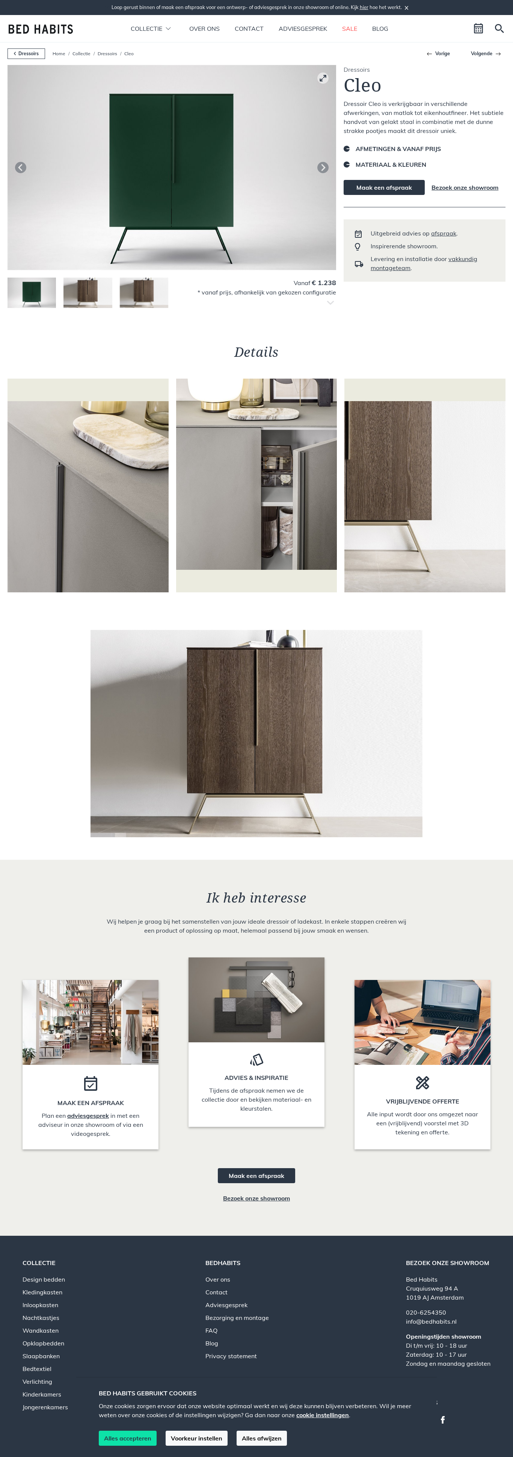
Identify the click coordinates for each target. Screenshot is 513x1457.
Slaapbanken (41, 1356)
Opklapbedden (43, 1343)
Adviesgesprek (303, 28)
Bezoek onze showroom (465, 187)
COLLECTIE (39, 1263)
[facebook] (446, 1419)
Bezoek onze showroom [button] (256, 1198)
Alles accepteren (127, 1438)
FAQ (211, 1330)
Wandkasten (41, 1330)
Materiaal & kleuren (391, 164)
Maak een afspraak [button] (256, 1175)
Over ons (204, 28)
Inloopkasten (40, 1305)
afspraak (443, 233)
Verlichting (37, 1381)
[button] (146, 28)
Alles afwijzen (262, 1438)
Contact (249, 28)
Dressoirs (107, 53)
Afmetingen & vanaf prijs (398, 148)
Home (59, 53)
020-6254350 (426, 1312)
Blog (380, 28)
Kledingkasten (42, 1292)
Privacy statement (231, 1356)
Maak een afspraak (384, 187)
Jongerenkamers (45, 1407)
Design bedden (44, 1279)
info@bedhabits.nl (431, 1321)
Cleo (129, 53)
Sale (349, 28)
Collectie (81, 53)
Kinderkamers (42, 1394)
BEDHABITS (222, 1263)
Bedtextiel (37, 1368)
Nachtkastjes (41, 1317)
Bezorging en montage (237, 1317)
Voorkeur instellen (196, 1438)
